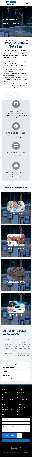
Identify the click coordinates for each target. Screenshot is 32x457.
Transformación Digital (10, 364)
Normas (5, 371)
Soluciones (6, 375)
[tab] (16, 364)
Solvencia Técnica (8, 368)
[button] (27, 3)
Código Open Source (9, 379)
